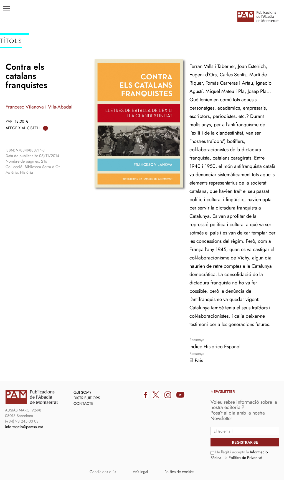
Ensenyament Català (31, 75)
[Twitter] (156, 395)
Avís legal (140, 471)
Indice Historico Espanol (214, 346)
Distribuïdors (86, 398)
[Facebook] (146, 394)
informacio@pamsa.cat (24, 427)
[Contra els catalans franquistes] (139, 123)
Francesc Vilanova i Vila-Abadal (39, 106)
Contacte (83, 403)
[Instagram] (168, 395)
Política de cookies (179, 471)
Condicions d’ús (103, 471)
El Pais (196, 360)
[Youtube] (180, 395)
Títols (13, 58)
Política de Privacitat (245, 457)
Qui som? (82, 392)
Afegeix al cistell (23, 128)
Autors (14, 67)
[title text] (257, 16)
